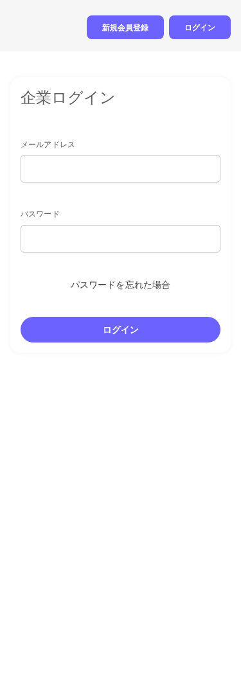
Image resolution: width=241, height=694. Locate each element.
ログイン (199, 27)
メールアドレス (48, 144)
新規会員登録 (125, 27)
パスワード (40, 213)
